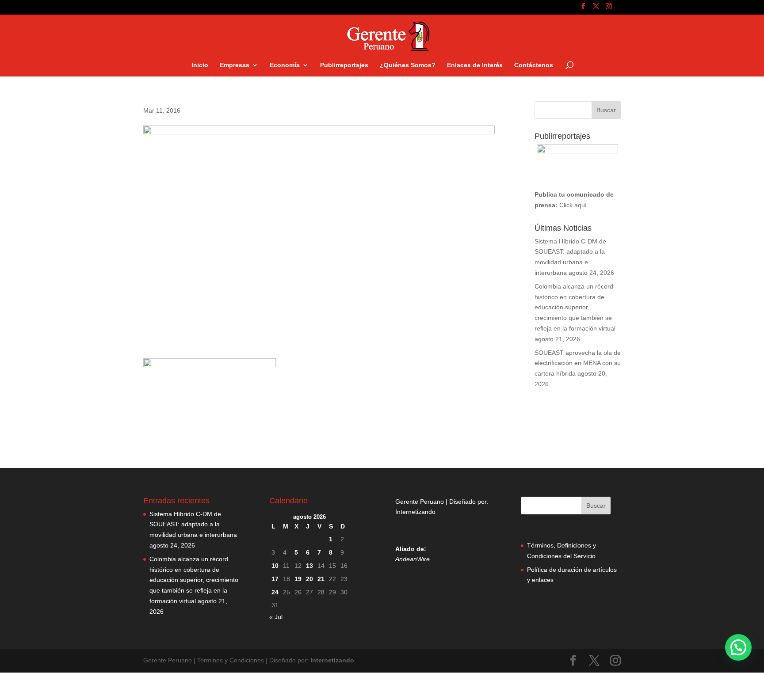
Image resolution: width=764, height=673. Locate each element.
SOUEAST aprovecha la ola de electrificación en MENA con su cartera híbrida (578, 363)
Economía (285, 65)
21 (321, 578)
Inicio (199, 65)
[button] (738, 647)
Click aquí (573, 205)
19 (298, 578)
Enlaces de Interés (475, 65)
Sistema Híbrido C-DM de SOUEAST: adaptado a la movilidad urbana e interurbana (193, 524)
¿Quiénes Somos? (407, 65)
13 (309, 565)
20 (309, 578)
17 (275, 578)
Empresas (234, 65)
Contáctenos (533, 65)
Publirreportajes (344, 65)
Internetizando (415, 511)
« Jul (276, 616)
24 (275, 592)
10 (275, 565)
